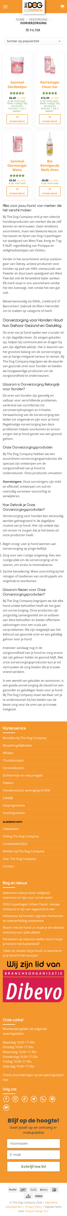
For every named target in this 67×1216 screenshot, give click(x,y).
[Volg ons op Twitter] (34, 1099)
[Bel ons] (43, 1099)
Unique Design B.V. (37, 1211)
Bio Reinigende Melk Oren (49, 163)
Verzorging (38, 19)
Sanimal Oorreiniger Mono (17, 163)
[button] (5, 7)
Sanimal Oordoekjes (17, 84)
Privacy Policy (33, 1207)
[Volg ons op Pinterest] (52, 1099)
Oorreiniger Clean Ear (50, 84)
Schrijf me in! (33, 1166)
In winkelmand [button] (17, 119)
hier (5, 1080)
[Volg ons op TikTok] (25, 1099)
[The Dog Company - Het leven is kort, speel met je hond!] (33, 7)
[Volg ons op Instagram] (15, 1099)
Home (20, 19)
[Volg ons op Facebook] (6, 1099)
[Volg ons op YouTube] (6, 1108)
